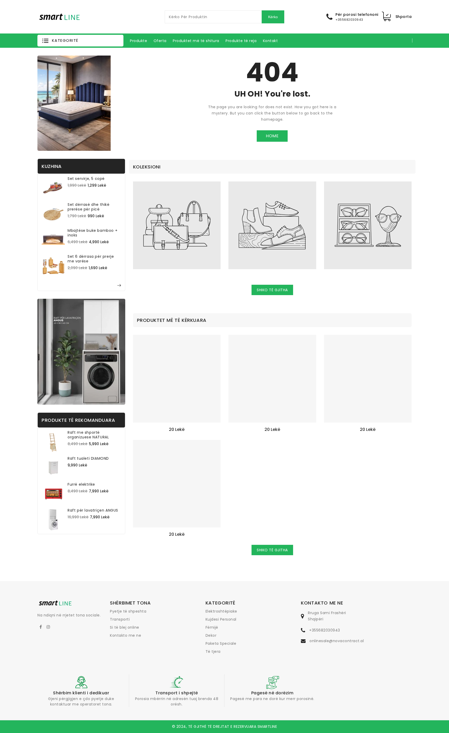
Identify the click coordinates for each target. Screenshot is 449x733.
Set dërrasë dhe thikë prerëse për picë (89, 207)
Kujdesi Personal (221, 619)
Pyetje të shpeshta (128, 611)
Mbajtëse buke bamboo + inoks (92, 232)
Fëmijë (212, 627)
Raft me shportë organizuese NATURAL (88, 434)
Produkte (138, 41)
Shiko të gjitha (272, 290)
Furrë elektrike (81, 484)
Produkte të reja (241, 41)
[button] (80, 40)
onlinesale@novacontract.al (336, 640)
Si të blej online (124, 627)
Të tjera (213, 651)
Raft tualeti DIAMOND (88, 458)
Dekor (211, 635)
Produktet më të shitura (196, 41)
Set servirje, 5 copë (86, 178)
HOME (272, 136)
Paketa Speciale (221, 643)
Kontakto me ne (125, 635)
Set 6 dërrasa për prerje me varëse (91, 258)
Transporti (120, 619)
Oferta (160, 41)
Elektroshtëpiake (221, 611)
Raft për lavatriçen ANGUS (93, 510)
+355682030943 (324, 630)
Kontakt (270, 41)
